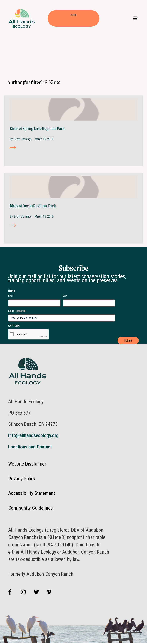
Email (17, 310)
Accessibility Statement (31, 493)
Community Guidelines (30, 508)
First (10, 295)
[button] (135, 18)
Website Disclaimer (27, 464)
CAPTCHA (14, 325)
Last (65, 295)
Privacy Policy (21, 478)
